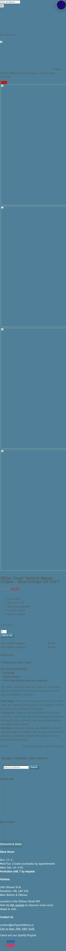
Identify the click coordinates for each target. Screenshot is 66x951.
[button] (61, 5)
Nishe (60, 643)
